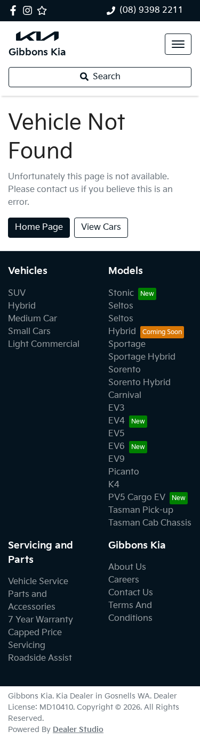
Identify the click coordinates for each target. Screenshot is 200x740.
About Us (127, 567)
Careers (123, 580)
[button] (178, 44)
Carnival (124, 395)
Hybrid (22, 306)
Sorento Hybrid (139, 383)
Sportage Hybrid (141, 357)
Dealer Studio (78, 729)
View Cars (101, 227)
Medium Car (32, 319)
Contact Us (130, 593)
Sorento (124, 370)
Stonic (121, 293)
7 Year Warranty (40, 620)
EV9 (116, 459)
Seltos (120, 306)
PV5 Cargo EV (136, 498)
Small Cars (29, 332)
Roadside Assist (40, 658)
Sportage (127, 344)
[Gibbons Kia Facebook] (15, 10)
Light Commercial (43, 344)
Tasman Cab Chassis (149, 523)
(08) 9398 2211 (151, 10)
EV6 (116, 447)
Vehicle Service (38, 582)
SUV (17, 293)
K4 (113, 485)
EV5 (116, 434)
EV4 (116, 421)
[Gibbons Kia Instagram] (29, 10)
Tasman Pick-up (140, 510)
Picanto (123, 472)
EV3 (116, 408)
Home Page (39, 227)
